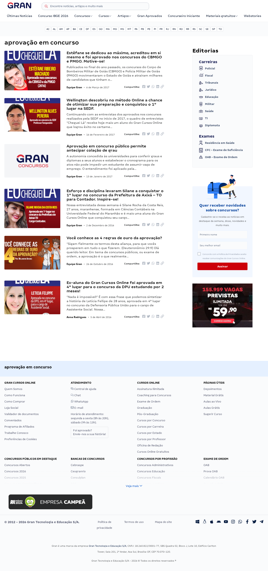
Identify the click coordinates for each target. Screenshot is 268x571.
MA (108, 29)
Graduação (144, 407)
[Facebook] (247, 522)
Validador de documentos (21, 414)
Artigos (123, 16)
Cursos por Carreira (150, 426)
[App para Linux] (204, 522)
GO (100, 29)
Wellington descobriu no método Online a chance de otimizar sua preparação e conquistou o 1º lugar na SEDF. (114, 104)
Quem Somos (13, 389)
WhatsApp (81, 401)
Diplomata (212, 125)
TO (220, 29)
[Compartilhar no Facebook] (144, 86)
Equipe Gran (74, 87)
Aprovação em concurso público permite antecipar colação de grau (106, 148)
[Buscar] (46, 7)
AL (54, 29)
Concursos (82, 16)
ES (94, 29)
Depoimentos (213, 389)
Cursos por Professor (151, 439)
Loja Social (11, 407)
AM (61, 29)
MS (122, 29)
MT (129, 29)
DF (87, 29)
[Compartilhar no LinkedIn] (157, 86)
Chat (77, 395)
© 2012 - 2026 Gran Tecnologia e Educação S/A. (41, 522)
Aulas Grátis (212, 407)
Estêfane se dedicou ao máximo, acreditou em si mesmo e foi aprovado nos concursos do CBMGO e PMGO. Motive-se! (114, 57)
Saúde (209, 111)
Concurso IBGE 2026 (53, 16)
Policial (210, 68)
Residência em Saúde (219, 142)
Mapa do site (163, 522)
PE (148, 29)
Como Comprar (14, 401)
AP (67, 29)
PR (161, 29)
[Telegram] (261, 522)
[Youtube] (226, 522)
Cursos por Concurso (151, 420)
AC (47, 29)
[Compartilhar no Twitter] (148, 86)
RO (181, 29)
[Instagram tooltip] (233, 522)
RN (174, 29)
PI (155, 29)
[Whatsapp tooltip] (240, 522)
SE (207, 29)
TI (206, 118)
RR (187, 29)
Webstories (252, 16)
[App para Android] (219, 522)
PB (142, 29)
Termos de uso (134, 522)
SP (213, 29)
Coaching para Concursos (154, 395)
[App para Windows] (197, 522)
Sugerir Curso (213, 414)
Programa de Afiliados (19, 426)
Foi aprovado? (89, 432)
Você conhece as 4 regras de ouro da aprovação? (114, 238)
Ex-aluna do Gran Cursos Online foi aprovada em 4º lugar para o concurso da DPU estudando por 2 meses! (115, 286)
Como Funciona (14, 395)
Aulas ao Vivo (212, 401)
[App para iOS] (212, 522)
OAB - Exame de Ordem (221, 157)
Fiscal (209, 75)
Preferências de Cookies (20, 439)
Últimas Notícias (19, 16)
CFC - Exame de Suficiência (224, 150)
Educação (211, 96)
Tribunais (211, 82)
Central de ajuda (85, 389)
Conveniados (13, 420)
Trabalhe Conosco (16, 432)
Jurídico (210, 89)
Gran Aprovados (149, 16)
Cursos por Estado (149, 432)
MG (115, 29)
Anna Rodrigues (76, 317)
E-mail (78, 407)
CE (80, 29)
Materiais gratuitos (220, 16)
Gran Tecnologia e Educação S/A (107, 546)
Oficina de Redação (150, 445)
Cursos (104, 16)
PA (136, 29)
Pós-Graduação (147, 414)
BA (74, 29)
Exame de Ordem (148, 401)
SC (200, 29)
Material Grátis (214, 395)
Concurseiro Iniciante (184, 16)
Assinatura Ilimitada (150, 389)
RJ (167, 29)
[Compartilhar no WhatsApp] (153, 86)
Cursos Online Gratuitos (153, 451)
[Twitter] (254, 522)
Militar (209, 104)
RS (194, 29)
